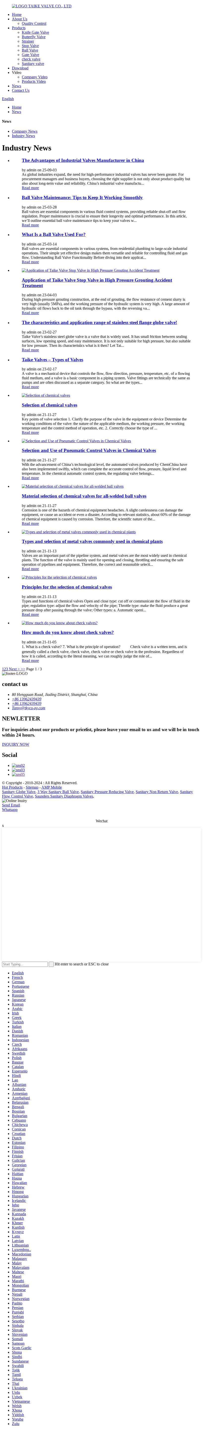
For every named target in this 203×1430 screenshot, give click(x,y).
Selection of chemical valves (49, 405)
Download (20, 68)
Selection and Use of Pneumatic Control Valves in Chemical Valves (89, 450)
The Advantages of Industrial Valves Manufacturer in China (83, 160)
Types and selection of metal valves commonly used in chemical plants (92, 541)
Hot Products (12, 787)
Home (17, 14)
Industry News (23, 136)
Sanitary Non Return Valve (157, 792)
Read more (30, 188)
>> (23, 669)
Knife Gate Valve (35, 32)
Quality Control (34, 23)
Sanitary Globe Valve (18, 792)
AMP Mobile (51, 787)
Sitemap (32, 787)
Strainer (28, 41)
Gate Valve (30, 55)
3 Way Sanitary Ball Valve (58, 792)
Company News (24, 131)
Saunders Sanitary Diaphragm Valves (64, 796)
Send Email (11, 805)
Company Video (35, 77)
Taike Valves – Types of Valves (52, 359)
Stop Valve (30, 46)
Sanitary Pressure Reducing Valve (107, 792)
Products (18, 28)
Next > (14, 669)
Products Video (34, 81)
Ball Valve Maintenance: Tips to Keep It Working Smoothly (82, 197)
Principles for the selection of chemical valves (67, 587)
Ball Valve (30, 50)
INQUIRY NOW (15, 744)
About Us (19, 19)
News (16, 86)
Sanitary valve (33, 63)
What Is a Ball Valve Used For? (54, 234)
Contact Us (20, 90)
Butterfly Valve (34, 37)
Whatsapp (10, 809)
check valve (31, 59)
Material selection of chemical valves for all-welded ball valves (84, 496)
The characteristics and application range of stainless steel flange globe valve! (99, 322)
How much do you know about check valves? (68, 632)
